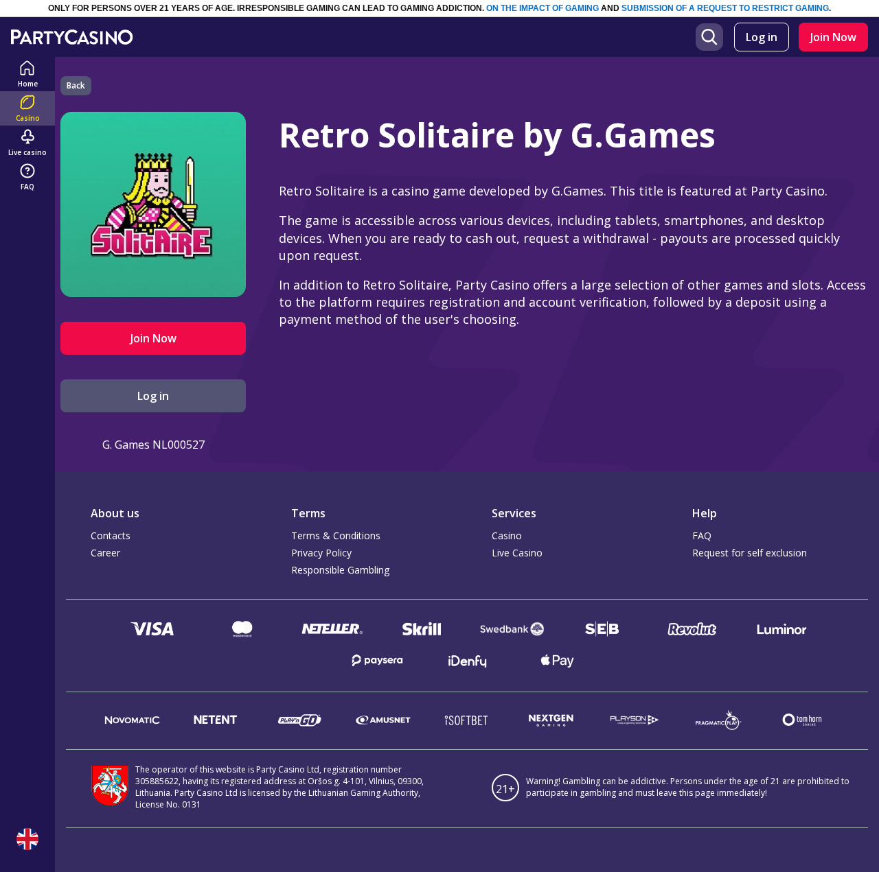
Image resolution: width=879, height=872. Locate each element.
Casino (507, 535)
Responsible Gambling (340, 569)
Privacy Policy (321, 552)
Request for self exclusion (749, 552)
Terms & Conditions (335, 535)
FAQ (701, 535)
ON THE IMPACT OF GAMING (542, 8)
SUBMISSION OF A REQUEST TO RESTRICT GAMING (725, 8)
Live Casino (517, 552)
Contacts (110, 535)
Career (105, 552)
